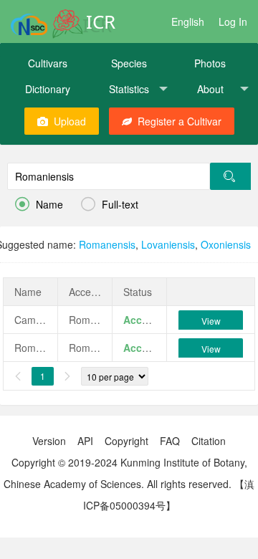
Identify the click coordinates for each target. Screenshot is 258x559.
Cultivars (47, 63)
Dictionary (47, 89)
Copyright (126, 441)
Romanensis (107, 244)
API (85, 441)
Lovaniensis (168, 244)
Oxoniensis (226, 244)
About (210, 89)
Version (49, 441)
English (187, 21)
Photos (210, 63)
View (211, 321)
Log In (233, 21)
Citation (208, 441)
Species (129, 63)
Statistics (129, 89)
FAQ (170, 441)
